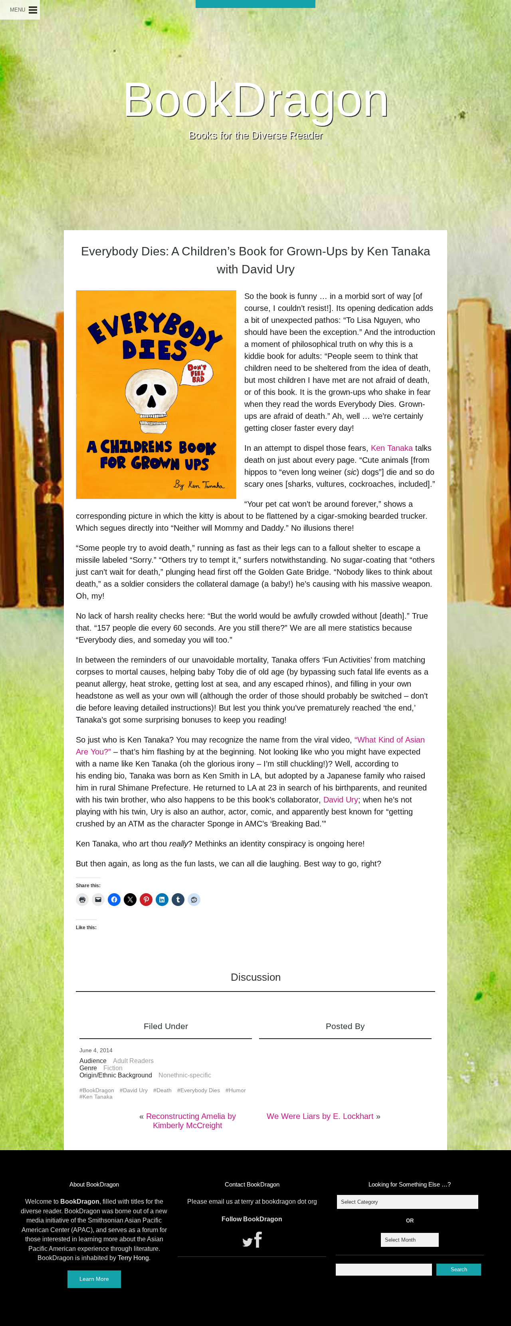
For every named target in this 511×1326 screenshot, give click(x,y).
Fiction (113, 1068)
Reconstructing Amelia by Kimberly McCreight (191, 1121)
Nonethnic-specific (184, 1075)
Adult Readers (133, 1060)
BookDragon (255, 99)
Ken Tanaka (392, 448)
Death (164, 1090)
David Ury (340, 799)
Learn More (94, 1279)
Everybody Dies (200, 1090)
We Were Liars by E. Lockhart (320, 1116)
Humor (237, 1090)
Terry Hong (133, 1257)
